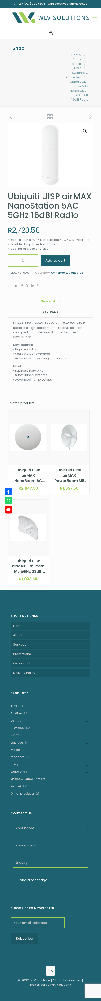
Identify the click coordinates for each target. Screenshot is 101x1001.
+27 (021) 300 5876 (31, 3)
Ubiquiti (75, 64)
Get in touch (22, 663)
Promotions (22, 654)
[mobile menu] (95, 18)
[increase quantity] (33, 260)
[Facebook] (8, 491)
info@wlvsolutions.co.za (69, 3)
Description (51, 301)
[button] (85, 131)
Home (76, 55)
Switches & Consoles (77, 74)
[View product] (43, 421)
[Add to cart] (43, 414)
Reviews (50, 312)
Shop (77, 59)
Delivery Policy (24, 672)
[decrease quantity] (13, 260)
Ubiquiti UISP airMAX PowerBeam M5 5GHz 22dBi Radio (69, 475)
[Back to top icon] (50, 971)
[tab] (50, 301)
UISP (77, 68)
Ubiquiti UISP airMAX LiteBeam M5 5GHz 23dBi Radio (28, 566)
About (17, 635)
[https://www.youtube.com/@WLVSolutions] (8, 509)
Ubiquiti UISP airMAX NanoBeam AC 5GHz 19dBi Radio (28, 475)
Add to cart (55, 260)
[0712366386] (8, 500)
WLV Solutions (60, 984)
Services (19, 644)
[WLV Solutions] (50, 18)
